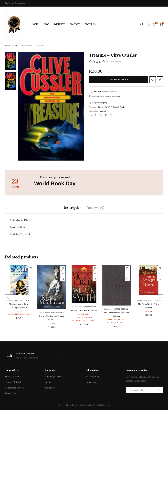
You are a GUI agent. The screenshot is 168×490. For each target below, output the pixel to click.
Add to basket (117, 79)
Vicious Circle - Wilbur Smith (84, 310)
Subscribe (159, 390)
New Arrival (87, 318)
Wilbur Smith (84, 314)
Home (7, 45)
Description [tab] (73, 207)
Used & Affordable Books (115, 107)
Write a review (115, 62)
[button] (8, 297)
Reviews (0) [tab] (95, 207)
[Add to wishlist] (9, 57)
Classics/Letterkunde (116, 320)
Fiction (17, 45)
